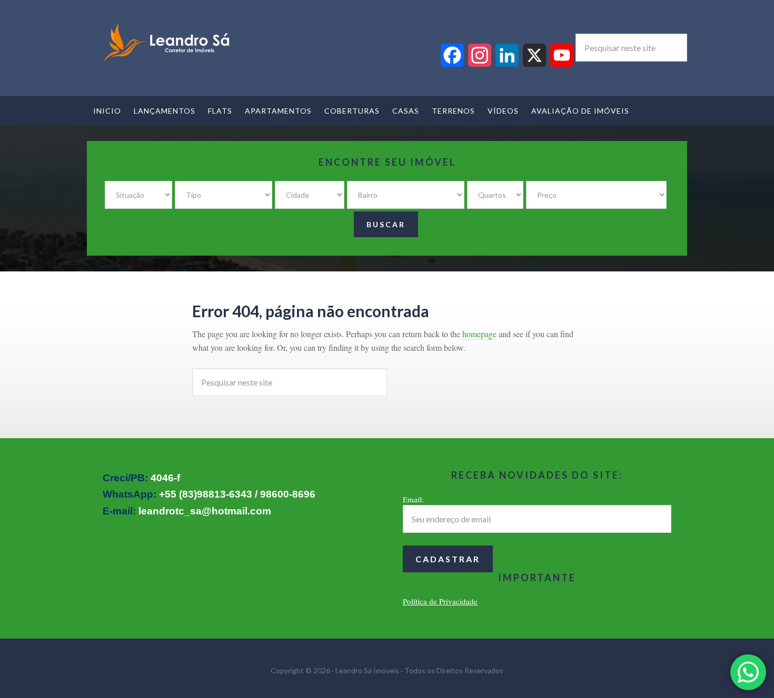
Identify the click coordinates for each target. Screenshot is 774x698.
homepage (479, 333)
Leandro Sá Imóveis (166, 43)
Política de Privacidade (440, 601)
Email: (413, 499)
